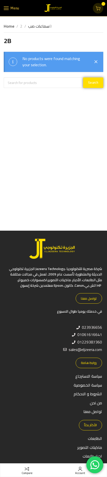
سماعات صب (38, 26)
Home (9, 26)
